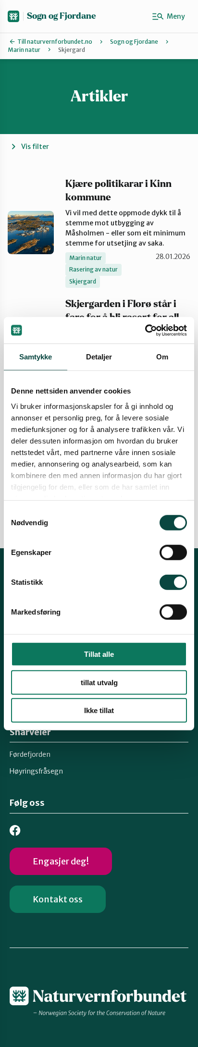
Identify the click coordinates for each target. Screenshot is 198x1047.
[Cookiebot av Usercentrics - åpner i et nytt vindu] (145, 330)
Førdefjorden (30, 754)
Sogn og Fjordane (61, 16)
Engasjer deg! (61, 861)
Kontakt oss (58, 899)
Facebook (15, 830)
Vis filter (35, 146)
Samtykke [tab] (35, 357)
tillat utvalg (99, 682)
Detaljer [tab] (99, 357)
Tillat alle (99, 654)
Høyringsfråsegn (36, 771)
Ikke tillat (99, 710)
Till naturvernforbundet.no (54, 41)
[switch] (173, 552)
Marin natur (24, 49)
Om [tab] (162, 357)
